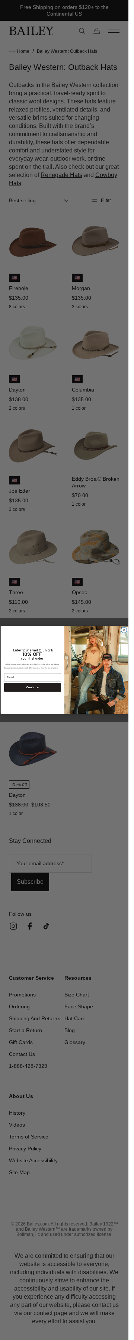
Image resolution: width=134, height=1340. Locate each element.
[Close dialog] (124, 630)
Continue (32, 687)
